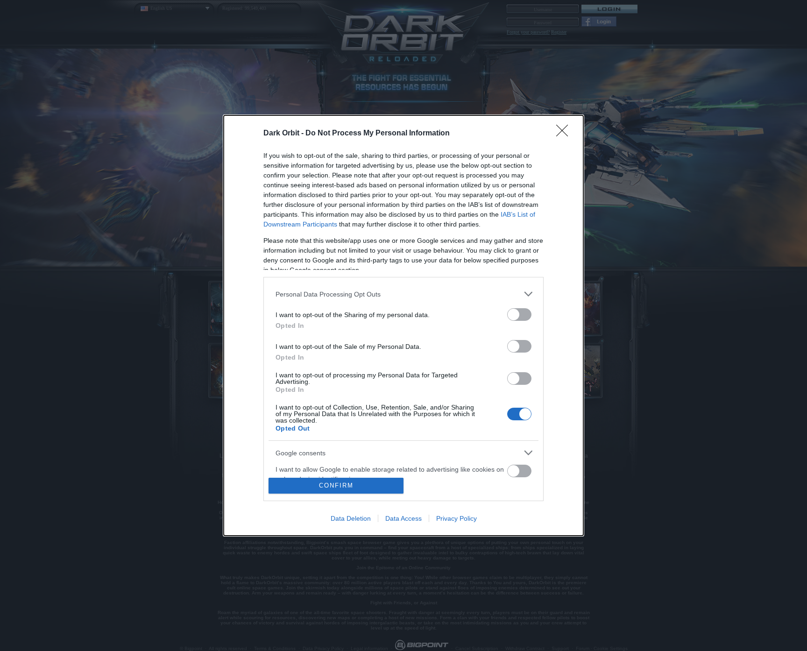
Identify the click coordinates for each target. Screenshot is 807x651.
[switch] (519, 314)
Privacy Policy (456, 518)
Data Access (403, 518)
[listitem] (403, 294)
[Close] (565, 133)
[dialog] (403, 325)
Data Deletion (351, 518)
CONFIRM (336, 485)
